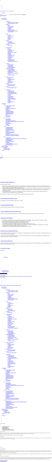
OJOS (7, 301)
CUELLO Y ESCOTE (9, 342)
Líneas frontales (10, 295)
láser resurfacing (8, 387)
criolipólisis (8, 371)
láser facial (7, 386)
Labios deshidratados (11, 333)
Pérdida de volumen (11, 321)
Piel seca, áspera (10, 347)
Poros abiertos (10, 309)
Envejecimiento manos (11, 349)
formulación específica (9, 376)
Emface (7, 373)
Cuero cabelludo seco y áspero (13, 291)
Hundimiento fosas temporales (13, 298)
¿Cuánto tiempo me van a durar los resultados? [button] (10, 211)
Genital (7, 351)
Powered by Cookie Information (4, 460)
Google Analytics (4, 427)
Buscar (24, 14)
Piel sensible (10, 324)
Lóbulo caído (10, 312)
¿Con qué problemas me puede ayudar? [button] (8, 198)
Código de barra (10, 330)
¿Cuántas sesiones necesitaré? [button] (7, 205)
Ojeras (9, 304)
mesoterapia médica (9, 391)
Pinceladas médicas (7, 412)
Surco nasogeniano (11, 327)
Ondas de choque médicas (10, 395)
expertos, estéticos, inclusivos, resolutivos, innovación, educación (10, 285)
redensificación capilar (9, 402)
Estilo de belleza (6, 411)
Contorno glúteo (10, 360)
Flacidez (9, 346)
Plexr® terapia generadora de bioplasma (12, 399)
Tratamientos (4, 368)
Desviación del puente (11, 310)
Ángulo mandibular (11, 335)
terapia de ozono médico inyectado (11, 407)
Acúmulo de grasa (11, 355)
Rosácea (9, 325)
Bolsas (9, 307)
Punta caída (10, 308)
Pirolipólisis (8, 397)
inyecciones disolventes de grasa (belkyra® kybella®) (14, 385)
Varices (9, 367)
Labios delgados (10, 332)
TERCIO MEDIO (9, 314)
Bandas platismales (11, 344)
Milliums (9, 306)
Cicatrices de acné (11, 317)
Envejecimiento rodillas (12, 363)
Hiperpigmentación (11, 366)
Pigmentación (10, 348)
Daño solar (10, 345)
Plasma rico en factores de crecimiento (12, 398)
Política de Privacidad (4, 276)
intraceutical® (8, 382)
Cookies (24, 276)
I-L (4, 381)
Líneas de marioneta (11, 340)
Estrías (9, 364)
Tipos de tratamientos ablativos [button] (7, 182)
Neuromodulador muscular (10, 393)
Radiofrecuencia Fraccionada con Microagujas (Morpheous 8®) (16, 401)
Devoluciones (29, 276)
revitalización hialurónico (10, 404)
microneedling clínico (9, 392)
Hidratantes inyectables (10, 377)
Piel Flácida (10, 322)
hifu (6, 379)
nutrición (7, 394)
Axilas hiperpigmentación (12, 357)
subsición (7, 405)
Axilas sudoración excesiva (12, 358)
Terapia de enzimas (9, 406)
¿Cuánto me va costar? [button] (5, 248)
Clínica (3, 413)
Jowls (9, 339)
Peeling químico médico (10, 396)
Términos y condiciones (18, 276)
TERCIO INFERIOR (9, 334)
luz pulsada (8, 389)
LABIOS (7, 329)
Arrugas (9, 302)
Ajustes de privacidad (5, 426)
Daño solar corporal (11, 362)
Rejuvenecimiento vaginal (12, 352)
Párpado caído (10, 305)
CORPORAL (8, 354)
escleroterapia (8, 374)
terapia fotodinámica (9, 408)
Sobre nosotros (4, 409)
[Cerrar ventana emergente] (0, 425)
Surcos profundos (11, 299)
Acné (9, 293)
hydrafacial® (8, 380)
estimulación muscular (9, 375)
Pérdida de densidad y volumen (13, 290)
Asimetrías (10, 296)
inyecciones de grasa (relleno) (11, 384)
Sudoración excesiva (11, 326)
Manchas (9, 319)
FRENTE (7, 292)
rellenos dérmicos (9, 403)
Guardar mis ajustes (3, 461)
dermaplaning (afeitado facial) (11, 372)
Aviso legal (11, 276)
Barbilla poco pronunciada (12, 337)
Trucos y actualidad (5, 410)
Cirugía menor (8, 370)
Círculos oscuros (10, 303)
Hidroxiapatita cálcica (9, 378)
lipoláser (7, 388)
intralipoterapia (8, 383)
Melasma (9, 320)
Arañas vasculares (11, 356)
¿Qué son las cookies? (5, 428)
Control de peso (10, 361)
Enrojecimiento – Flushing (12, 318)
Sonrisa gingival (10, 331)
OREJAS (7, 311)
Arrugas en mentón (11, 336)
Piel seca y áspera (11, 294)
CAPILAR (8, 289)
